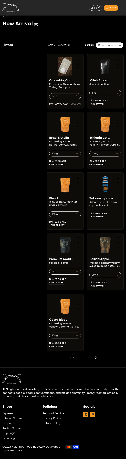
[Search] (92, 8)
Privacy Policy (52, 418)
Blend (53, 198)
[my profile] (99, 8)
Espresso (8, 413)
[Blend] (65, 184)
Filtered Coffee (12, 418)
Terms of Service (53, 413)
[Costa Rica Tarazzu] (65, 305)
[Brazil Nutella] (65, 123)
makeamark (14, 450)
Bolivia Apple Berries (99, 259)
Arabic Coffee (11, 428)
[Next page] (96, 357)
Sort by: (89, 45)
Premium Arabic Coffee (61, 259)
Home (50, 45)
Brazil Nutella (59, 138)
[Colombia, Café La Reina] (65, 66)
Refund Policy (52, 423)
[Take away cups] (105, 184)
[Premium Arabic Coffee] (65, 245)
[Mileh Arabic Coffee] (105, 66)
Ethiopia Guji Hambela (98, 138)
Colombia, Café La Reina (61, 80)
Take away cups (101, 198)
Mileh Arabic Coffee (98, 80)
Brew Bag (8, 438)
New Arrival (63, 45)
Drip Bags (8, 433)
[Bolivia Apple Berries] (105, 245)
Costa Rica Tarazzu (57, 320)
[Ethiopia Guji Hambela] (105, 123)
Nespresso (9, 423)
